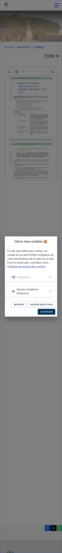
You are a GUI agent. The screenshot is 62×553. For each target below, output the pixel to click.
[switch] (11, 291)
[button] (31, 277)
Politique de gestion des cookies (26, 266)
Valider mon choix (41, 304)
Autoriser (46, 311)
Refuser (19, 304)
